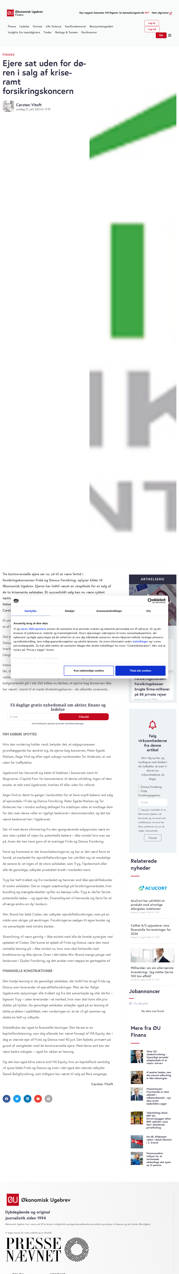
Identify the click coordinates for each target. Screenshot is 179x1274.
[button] (170, 35)
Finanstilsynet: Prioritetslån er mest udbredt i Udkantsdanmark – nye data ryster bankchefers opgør (158, 1096)
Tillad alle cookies (140, 670)
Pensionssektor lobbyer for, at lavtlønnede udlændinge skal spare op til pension (158, 1159)
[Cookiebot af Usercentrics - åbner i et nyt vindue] (150, 601)
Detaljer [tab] (70, 610)
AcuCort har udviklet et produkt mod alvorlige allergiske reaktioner (147, 905)
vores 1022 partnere (33, 628)
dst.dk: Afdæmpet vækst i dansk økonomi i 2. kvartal (159, 1139)
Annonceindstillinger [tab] (109, 610)
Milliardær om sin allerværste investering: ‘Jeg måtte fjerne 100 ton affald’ (152, 972)
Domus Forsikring (151, 787)
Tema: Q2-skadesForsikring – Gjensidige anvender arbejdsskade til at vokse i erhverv (157, 1057)
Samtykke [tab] (30, 610)
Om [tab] (148, 610)
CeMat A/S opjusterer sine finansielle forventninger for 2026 (151, 929)
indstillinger (140, 641)
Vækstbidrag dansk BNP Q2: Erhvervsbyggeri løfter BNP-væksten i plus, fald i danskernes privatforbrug (158, 1120)
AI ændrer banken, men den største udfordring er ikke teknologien (158, 1075)
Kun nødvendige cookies (89, 670)
